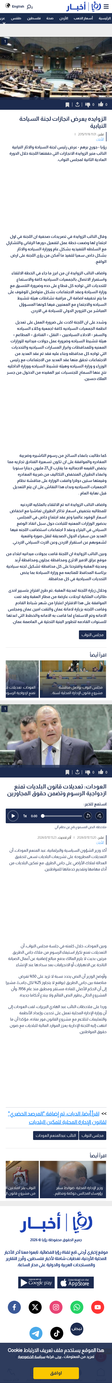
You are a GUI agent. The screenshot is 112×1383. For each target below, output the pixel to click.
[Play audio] (13, 816)
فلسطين (34, 18)
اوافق (56, 1373)
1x (25, 816)
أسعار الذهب (83, 18)
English (18, 6)
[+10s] (99, 816)
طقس (16, 18)
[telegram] (35, 1333)
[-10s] (88, 816)
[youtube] (97, 1307)
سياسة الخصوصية (31, 1357)
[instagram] (56, 1307)
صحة (49, 18)
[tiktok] (56, 1333)
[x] (35, 1307)
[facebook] (14, 1307)
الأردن (63, 18)
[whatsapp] (76, 1307)
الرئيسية (105, 18)
